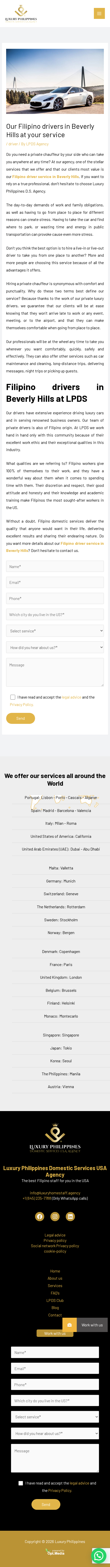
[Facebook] (39, 1216)
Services (55, 1285)
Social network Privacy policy (55, 1245)
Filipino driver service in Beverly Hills (45, 176)
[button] (98, 1555)
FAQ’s (55, 1292)
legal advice (71, 696)
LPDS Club (55, 1300)
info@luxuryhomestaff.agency (55, 1192)
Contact (55, 1314)
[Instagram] (55, 1216)
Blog (55, 1307)
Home (55, 1270)
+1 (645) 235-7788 (37, 1198)
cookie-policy (55, 1250)
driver (13, 143)
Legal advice (55, 1234)
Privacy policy (55, 1240)
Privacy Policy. (22, 704)
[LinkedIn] (70, 1216)
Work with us (92, 1325)
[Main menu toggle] (99, 13)
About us (55, 1278)
